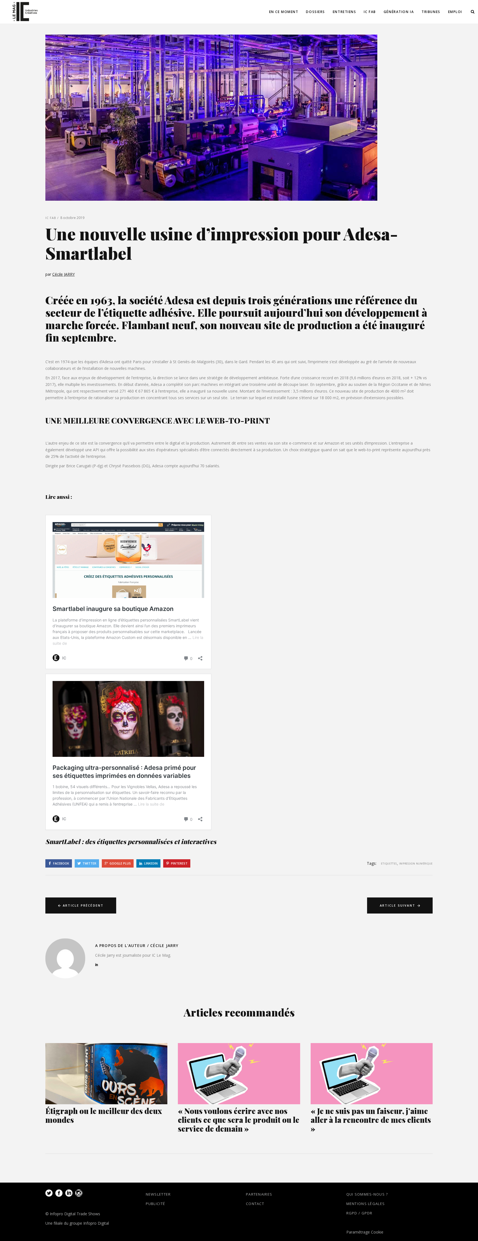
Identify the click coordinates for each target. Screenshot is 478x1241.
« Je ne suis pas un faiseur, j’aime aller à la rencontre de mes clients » (371, 1120)
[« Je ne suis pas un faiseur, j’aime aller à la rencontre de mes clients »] (372, 1073)
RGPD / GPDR (359, 1213)
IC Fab (50, 218)
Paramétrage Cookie (364, 1232)
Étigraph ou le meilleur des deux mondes (103, 1115)
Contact (255, 1203)
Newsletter (158, 1194)
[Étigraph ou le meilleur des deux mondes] (106, 1073)
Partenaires (259, 1194)
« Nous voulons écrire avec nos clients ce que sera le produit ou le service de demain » (238, 1120)
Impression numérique (416, 863)
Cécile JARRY (63, 274)
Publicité (155, 1203)
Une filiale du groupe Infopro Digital (77, 1223)
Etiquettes (389, 863)
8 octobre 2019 (72, 217)
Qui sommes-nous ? (367, 1194)
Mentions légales (365, 1203)
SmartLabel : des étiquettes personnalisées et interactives (130, 841)
